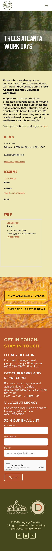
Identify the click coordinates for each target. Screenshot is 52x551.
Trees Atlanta (10, 178)
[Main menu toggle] (46, 5)
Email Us (33, 366)
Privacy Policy (32, 528)
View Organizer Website (14, 192)
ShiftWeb (16, 528)
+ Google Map (13, 236)
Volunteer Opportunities (14, 161)
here (45, 126)
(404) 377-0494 (14, 396)
